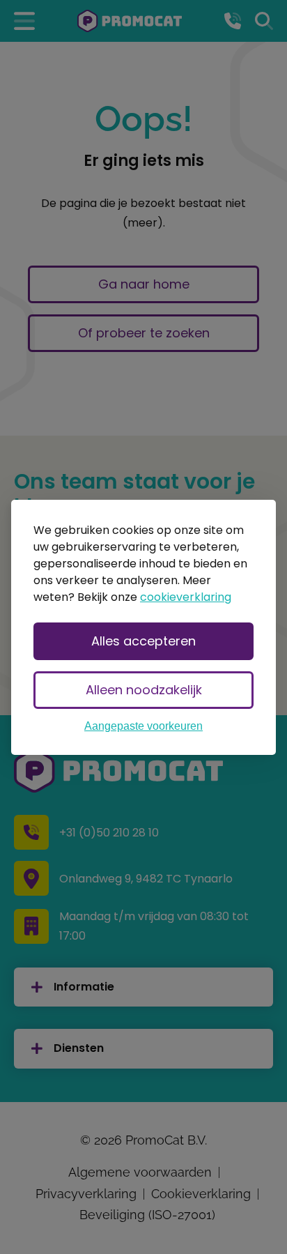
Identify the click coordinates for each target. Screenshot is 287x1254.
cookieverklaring (185, 597)
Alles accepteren (143, 641)
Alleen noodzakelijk (144, 689)
